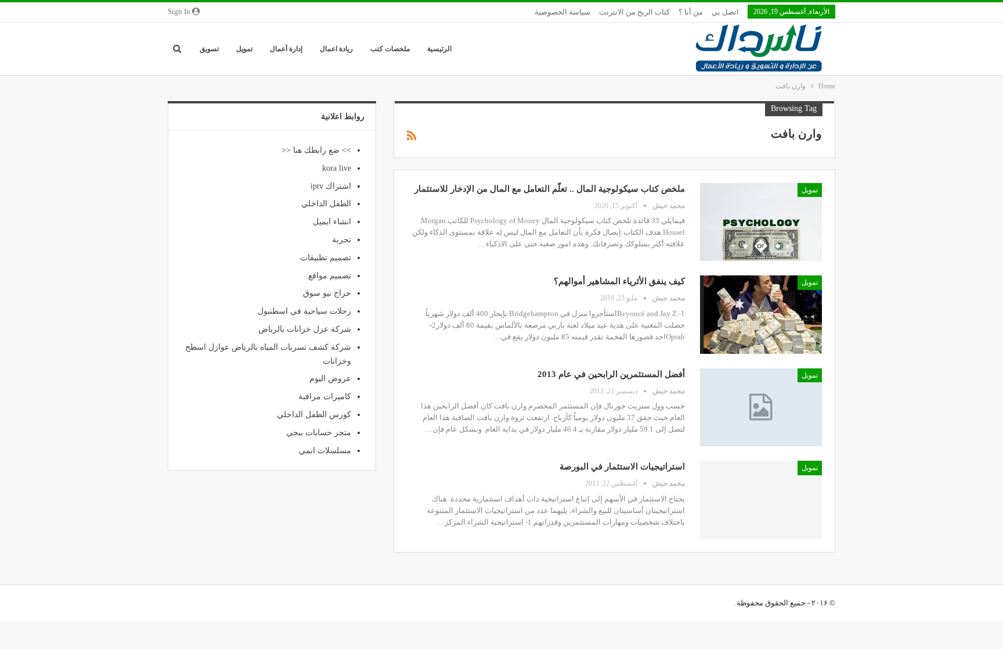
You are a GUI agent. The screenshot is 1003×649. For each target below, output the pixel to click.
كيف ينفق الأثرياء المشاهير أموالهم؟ (619, 281)
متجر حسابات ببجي (318, 432)
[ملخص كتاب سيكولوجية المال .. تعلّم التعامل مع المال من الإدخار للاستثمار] (761, 222)
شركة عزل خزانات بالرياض (304, 329)
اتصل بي (725, 12)
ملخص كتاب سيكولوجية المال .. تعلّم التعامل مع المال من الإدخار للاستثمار (549, 188)
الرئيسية (439, 49)
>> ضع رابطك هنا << (316, 150)
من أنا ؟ (691, 12)
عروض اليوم (330, 378)
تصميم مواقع (329, 275)
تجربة (341, 239)
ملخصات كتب (390, 49)
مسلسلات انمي (325, 450)
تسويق (209, 49)
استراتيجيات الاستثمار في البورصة (622, 466)
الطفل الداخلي (326, 203)
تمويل (244, 49)
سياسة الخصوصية (562, 12)
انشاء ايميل (332, 221)
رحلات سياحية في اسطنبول (304, 311)
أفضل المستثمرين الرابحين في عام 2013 (611, 374)
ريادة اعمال (336, 49)
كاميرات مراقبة (324, 396)
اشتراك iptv (331, 186)
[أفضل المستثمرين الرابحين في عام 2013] (761, 407)
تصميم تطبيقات (325, 257)
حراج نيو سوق (327, 293)
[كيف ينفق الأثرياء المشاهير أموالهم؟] (761, 314)
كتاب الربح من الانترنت (634, 12)
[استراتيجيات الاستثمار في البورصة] (761, 500)
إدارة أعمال (286, 49)
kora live (336, 168)
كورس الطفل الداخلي (314, 414)
